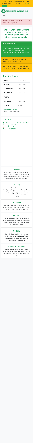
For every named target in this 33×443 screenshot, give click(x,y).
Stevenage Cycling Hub (17, 11)
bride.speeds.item (12, 127)
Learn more (26, 4)
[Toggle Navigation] (3, 15)
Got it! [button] (4, 6)
